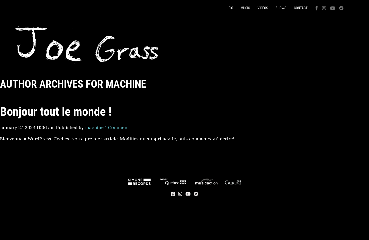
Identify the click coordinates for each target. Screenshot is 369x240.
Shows (281, 8)
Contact (301, 8)
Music (245, 8)
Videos (263, 8)
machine (94, 127)
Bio (231, 8)
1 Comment (117, 127)
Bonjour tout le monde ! (56, 111)
